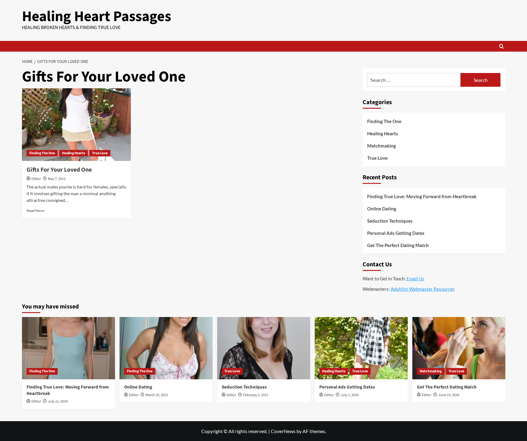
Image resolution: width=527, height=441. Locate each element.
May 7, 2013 (57, 178)
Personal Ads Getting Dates (396, 233)
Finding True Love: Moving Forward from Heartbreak (421, 196)
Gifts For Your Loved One (59, 170)
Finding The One (42, 153)
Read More (35, 210)
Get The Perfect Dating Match (398, 245)
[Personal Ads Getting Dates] (361, 348)
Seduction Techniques (390, 221)
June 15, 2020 (448, 395)
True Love (100, 153)
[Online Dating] (166, 348)
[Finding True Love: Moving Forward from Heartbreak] (68, 348)
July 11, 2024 (58, 401)
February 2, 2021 (255, 395)
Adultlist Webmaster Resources (423, 289)
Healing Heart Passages (96, 16)
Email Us (415, 278)
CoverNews (283, 431)
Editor (36, 178)
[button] (501, 46)
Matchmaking (381, 145)
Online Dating (381, 208)
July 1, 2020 (350, 395)
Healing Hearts (73, 153)
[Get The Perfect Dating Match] (458, 348)
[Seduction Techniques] (263, 348)
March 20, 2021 (156, 395)
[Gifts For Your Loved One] (76, 124)
